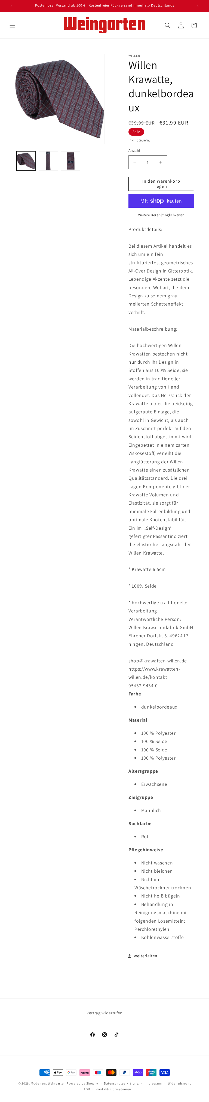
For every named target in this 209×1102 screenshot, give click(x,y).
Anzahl (134, 150)
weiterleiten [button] (145, 955)
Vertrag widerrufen (104, 1012)
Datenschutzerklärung (121, 1083)
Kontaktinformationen (113, 1089)
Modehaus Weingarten (48, 1083)
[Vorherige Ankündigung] (11, 6)
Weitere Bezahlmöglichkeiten (161, 215)
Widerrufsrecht (179, 1083)
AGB (87, 1089)
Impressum (153, 1083)
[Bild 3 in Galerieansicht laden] (70, 161)
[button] (12, 25)
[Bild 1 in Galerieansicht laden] (26, 161)
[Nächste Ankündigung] (198, 6)
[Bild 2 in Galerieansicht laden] (48, 161)
